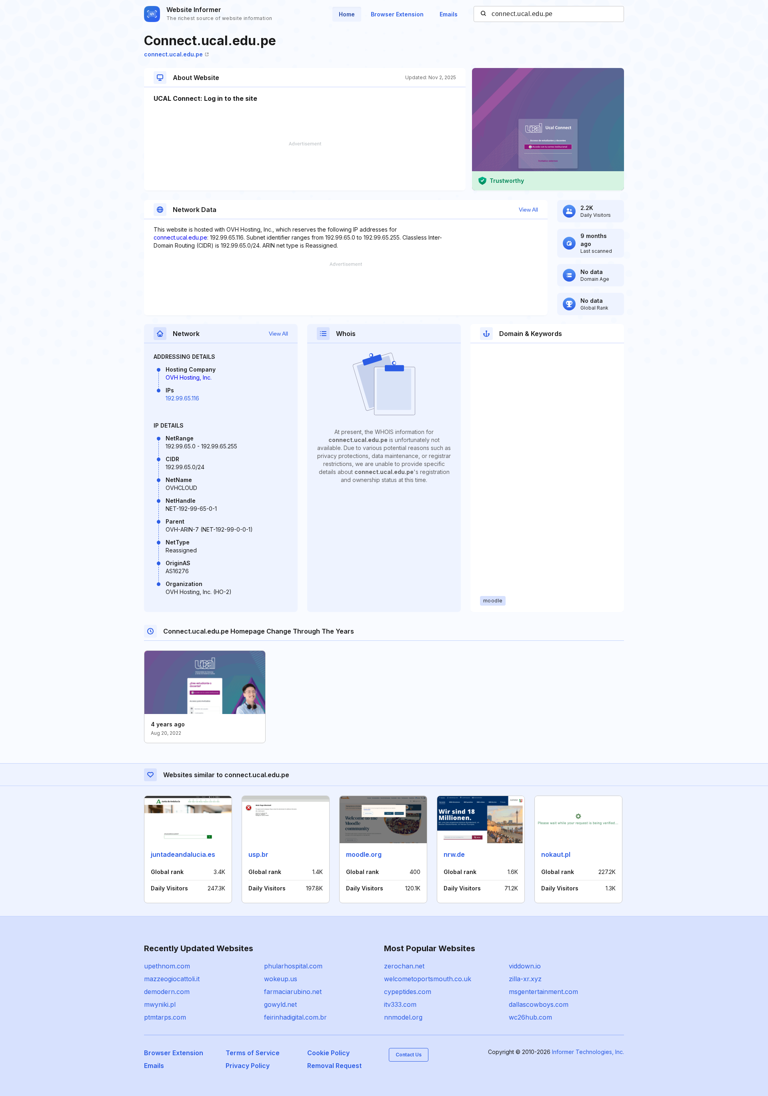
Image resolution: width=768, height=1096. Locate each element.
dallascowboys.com (538, 1004)
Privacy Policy (248, 1066)
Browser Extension (397, 14)
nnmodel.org (403, 1017)
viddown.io (525, 966)
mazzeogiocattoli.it (172, 979)
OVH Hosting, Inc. (189, 377)
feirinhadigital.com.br (295, 1017)
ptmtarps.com (165, 1017)
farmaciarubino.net (293, 992)
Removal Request (334, 1066)
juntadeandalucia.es (183, 854)
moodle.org (364, 854)
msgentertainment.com (543, 992)
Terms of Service (253, 1053)
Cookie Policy (328, 1053)
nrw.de (454, 854)
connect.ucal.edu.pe (173, 54)
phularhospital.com (293, 966)
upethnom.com (167, 966)
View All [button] (528, 209)
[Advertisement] (305, 166)
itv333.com (400, 1004)
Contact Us (409, 1055)
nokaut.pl (555, 854)
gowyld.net (280, 1004)
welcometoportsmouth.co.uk (427, 979)
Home (347, 14)
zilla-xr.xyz (525, 979)
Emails (449, 14)
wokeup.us (280, 979)
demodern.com (167, 992)
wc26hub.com (530, 1017)
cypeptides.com (407, 992)
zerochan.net (404, 966)
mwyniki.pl (160, 1004)
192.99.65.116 (182, 398)
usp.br (258, 854)
